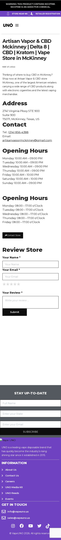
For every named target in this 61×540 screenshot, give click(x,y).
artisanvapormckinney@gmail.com (27, 140)
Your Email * (11, 269)
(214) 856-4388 (18, 132)
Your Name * (11, 257)
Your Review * (12, 292)
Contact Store (13, 235)
